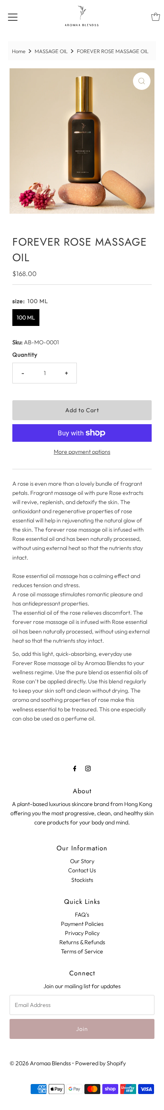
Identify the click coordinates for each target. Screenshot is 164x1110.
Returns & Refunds (82, 942)
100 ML (26, 317)
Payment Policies (82, 923)
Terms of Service (82, 951)
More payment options (82, 451)
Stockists (82, 880)
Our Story (82, 861)
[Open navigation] (12, 17)
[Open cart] (155, 17)
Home (18, 51)
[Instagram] (88, 768)
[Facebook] (74, 768)
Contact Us (82, 870)
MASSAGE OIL (51, 51)
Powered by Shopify (100, 1063)
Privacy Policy (82, 933)
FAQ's (82, 914)
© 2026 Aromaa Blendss (40, 1063)
